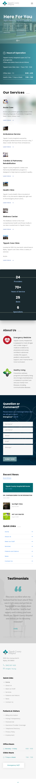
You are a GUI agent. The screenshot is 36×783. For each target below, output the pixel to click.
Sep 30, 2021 (15, 506)
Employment (10, 735)
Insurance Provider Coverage (16, 725)
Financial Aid (10, 722)
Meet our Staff (10, 689)
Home (8, 682)
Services (8, 692)
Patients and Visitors (12, 695)
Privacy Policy (10, 732)
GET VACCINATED (18, 514)
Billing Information (12, 715)
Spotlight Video (17, 504)
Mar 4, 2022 (9, 489)
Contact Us (9, 702)
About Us (9, 686)
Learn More (7, 120)
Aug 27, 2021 (15, 517)
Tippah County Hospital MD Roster (18, 486)
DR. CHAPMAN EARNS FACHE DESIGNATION (17, 495)
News (7, 699)
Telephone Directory (13, 729)
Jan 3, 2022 (6, 498)
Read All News (7, 478)
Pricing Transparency (13, 719)
